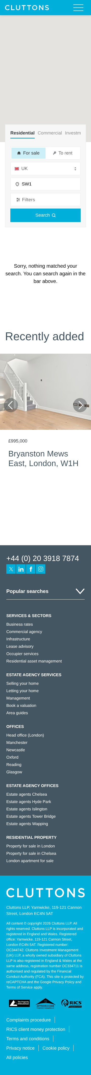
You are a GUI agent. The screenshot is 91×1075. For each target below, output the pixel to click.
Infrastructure (18, 639)
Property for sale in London (30, 846)
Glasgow (14, 772)
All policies (17, 1057)
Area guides (17, 713)
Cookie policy (56, 1048)
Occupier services (22, 654)
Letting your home (22, 691)
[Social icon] (11, 569)
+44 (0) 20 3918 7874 (42, 558)
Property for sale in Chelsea (31, 853)
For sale (30, 153)
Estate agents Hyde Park (28, 802)
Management (18, 698)
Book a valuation (21, 706)
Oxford (12, 757)
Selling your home (22, 683)
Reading (13, 765)
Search (42, 215)
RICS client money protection (35, 1029)
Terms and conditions (27, 1038)
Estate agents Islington (26, 809)
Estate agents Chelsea (26, 794)
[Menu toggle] (78, 7)
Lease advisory (20, 646)
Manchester (17, 743)
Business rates (19, 624)
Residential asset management (34, 661)
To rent (65, 153)
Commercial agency (24, 632)
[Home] (27, 7)
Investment (76, 132)
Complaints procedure (28, 1019)
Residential (22, 132)
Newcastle (15, 750)
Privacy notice (20, 1048)
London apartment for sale (30, 861)
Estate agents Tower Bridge (31, 816)
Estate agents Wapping (27, 824)
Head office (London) (25, 735)
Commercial (50, 132)
